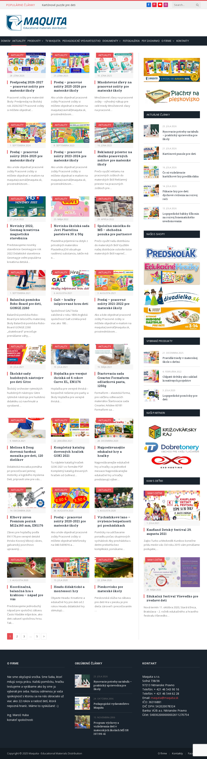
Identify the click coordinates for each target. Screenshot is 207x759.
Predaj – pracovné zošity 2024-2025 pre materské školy (26, 156)
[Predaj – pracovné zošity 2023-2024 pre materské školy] (70, 132)
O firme (167, 41)
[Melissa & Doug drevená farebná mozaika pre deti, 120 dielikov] (26, 428)
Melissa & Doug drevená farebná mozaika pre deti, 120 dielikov (26, 453)
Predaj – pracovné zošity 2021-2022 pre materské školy (113, 304)
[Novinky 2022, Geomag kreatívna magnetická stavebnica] (26, 206)
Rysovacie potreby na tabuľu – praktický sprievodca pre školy (180, 135)
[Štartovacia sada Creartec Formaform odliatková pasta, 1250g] (114, 354)
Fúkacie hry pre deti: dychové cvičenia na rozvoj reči (180, 195)
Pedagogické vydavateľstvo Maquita (111, 705)
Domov (5, 41)
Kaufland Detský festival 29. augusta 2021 (169, 532)
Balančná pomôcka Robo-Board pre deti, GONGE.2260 (26, 304)
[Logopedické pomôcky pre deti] (151, 394)
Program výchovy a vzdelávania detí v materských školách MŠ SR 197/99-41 (111, 728)
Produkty (34, 41)
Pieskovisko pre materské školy (110, 589)
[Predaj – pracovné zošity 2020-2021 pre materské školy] (70, 497)
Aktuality (18, 41)
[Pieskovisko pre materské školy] (114, 567)
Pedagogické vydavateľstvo (81, 41)
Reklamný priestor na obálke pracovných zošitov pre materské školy (114, 158)
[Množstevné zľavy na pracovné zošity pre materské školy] (114, 63)
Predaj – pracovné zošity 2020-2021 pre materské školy (70, 521)
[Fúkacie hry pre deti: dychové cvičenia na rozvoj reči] (151, 190)
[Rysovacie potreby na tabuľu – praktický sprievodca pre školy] (151, 130)
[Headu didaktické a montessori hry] (70, 567)
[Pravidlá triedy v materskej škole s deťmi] (151, 357)
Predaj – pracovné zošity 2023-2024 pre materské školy (70, 156)
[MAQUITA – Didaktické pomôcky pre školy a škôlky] (36, 23)
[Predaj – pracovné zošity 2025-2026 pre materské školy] (70, 63)
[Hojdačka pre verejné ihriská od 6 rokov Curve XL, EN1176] (70, 354)
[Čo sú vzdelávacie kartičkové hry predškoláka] (151, 172)
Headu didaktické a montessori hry (69, 589)
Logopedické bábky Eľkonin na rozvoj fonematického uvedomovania (181, 217)
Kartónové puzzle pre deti (58, 5)
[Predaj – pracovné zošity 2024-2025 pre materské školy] (26, 132)
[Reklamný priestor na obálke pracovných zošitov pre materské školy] (114, 132)
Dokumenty (110, 41)
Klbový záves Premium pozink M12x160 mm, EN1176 (26, 521)
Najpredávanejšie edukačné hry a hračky (111, 451)
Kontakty (182, 41)
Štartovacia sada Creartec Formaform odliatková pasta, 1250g (113, 379)
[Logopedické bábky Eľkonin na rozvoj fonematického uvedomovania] (151, 213)
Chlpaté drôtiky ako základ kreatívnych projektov (180, 378)
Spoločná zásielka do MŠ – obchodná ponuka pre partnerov (114, 230)
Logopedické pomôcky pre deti (180, 397)
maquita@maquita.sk (164, 698)
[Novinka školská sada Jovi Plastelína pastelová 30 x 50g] (70, 206)
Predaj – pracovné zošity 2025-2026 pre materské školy (70, 86)
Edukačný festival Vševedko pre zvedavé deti (172, 598)
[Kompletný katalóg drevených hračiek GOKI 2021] (70, 428)
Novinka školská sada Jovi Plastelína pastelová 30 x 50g (71, 230)
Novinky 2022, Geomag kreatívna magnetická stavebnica (24, 232)
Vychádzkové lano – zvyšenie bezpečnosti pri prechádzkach (114, 521)
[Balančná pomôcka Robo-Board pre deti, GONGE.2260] (26, 280)
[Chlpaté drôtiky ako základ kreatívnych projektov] (151, 376)
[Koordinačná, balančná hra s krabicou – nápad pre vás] (26, 567)
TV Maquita (52, 41)
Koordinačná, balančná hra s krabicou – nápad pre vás (26, 593)
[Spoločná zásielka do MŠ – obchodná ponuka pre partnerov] (114, 206)
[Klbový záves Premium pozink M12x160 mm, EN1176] (26, 497)
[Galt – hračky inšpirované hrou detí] (70, 280)
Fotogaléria (131, 41)
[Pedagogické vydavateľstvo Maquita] (82, 703)
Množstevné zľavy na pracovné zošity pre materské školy (114, 86)
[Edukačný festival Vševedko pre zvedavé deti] (172, 572)
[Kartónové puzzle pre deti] (151, 153)
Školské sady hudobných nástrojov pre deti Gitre (27, 377)
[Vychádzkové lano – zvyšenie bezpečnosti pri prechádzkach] (114, 497)
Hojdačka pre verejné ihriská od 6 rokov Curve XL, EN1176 (70, 377)
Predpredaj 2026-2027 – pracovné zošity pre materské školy (27, 86)
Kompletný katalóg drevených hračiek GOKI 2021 (69, 451)
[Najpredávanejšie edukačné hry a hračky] (114, 428)
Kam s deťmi (155, 493)
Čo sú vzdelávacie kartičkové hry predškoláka (181, 174)
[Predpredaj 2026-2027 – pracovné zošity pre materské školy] (26, 63)
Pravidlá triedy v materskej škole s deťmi (180, 360)
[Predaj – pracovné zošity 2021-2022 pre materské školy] (114, 280)
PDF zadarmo (150, 41)
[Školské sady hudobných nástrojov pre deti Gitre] (26, 354)
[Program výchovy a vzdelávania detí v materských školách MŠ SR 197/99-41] (82, 722)
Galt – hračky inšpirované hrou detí (71, 302)
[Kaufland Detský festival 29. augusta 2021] (172, 506)
